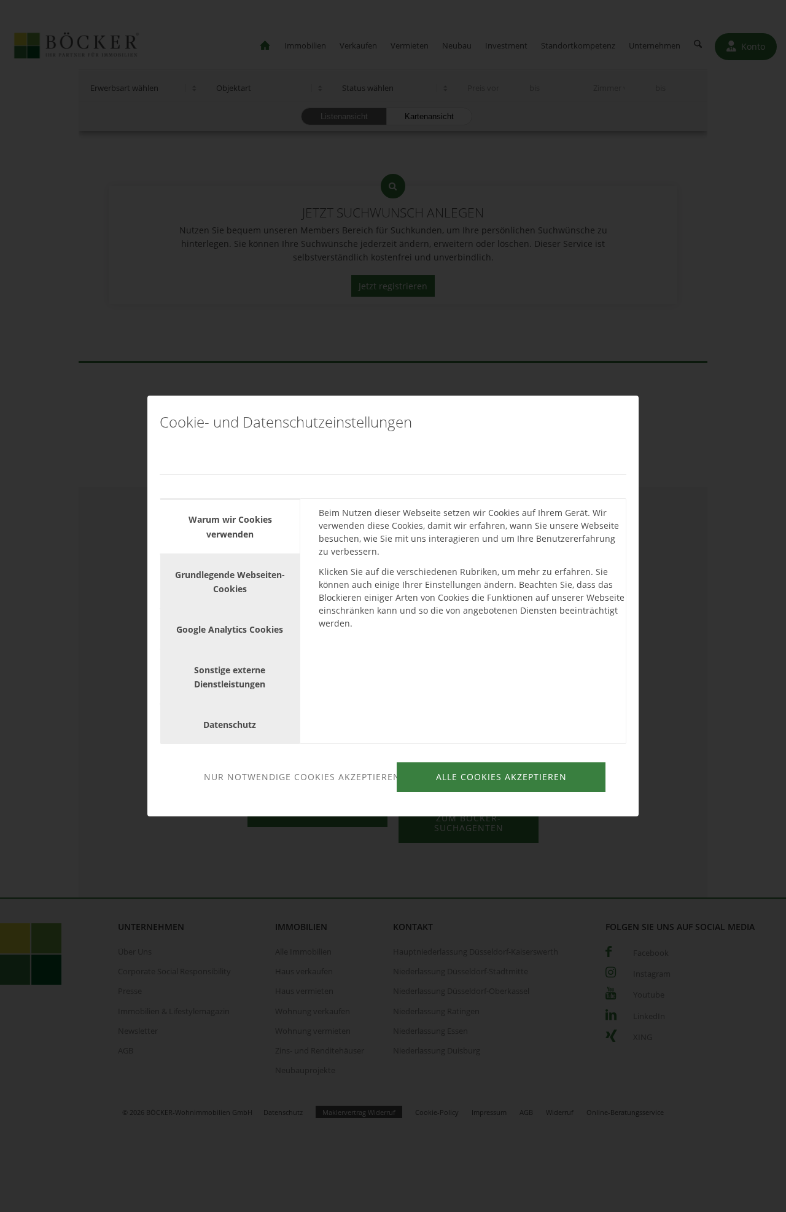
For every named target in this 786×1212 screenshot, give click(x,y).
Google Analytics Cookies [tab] (229, 629)
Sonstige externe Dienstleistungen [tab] (229, 677)
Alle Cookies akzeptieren (501, 777)
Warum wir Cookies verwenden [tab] (230, 526)
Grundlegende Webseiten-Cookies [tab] (230, 582)
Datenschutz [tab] (229, 724)
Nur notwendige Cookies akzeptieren (298, 777)
